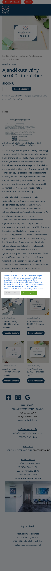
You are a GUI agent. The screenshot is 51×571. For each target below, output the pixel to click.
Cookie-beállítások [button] (12, 293)
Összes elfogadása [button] (29, 293)
